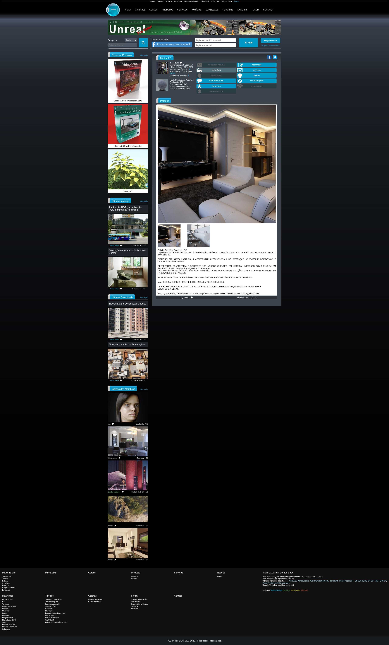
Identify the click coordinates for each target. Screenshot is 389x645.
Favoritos (216, 86)
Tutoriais (228, 10)
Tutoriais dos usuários (53, 599)
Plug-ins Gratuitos (8, 624)
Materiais (5, 611)
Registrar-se (227, 1)
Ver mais (144, 55)
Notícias (196, 10)
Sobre (152, 1)
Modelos (134, 579)
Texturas (5, 604)
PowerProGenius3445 (271, 583)
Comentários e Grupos (139, 604)
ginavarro (286, 583)
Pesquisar (112, 40)
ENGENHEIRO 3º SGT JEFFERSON (370, 581)
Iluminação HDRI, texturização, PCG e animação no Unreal (125, 208)
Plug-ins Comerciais (9, 627)
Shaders (5, 622)
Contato (267, 10)
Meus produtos (216, 91)
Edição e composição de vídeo (56, 622)
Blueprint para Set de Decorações (127, 344)
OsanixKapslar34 (346, 581)
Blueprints (6, 615)
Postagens (257, 65)
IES (3, 602)
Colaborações (256, 81)
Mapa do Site (8, 572)
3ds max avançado (52, 604)
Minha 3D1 (140, 10)
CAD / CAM (49, 620)
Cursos (153, 10)
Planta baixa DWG (9, 620)
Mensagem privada (216, 65)
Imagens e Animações (139, 599)
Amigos (257, 75)
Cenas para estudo (9, 606)
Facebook (178, 1)
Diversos (134, 606)
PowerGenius (303, 581)
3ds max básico (51, 606)
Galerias (243, 10)
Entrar (236, 1)
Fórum (255, 10)
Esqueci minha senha (270, 45)
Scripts (4, 613)
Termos (160, 1)
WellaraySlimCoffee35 (319, 581)
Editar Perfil (216, 75)
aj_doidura (186, 297)
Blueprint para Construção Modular (127, 303)
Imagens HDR (7, 618)
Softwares (6, 629)
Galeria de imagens (95, 599)
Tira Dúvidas (136, 602)
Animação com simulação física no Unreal (127, 251)
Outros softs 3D (51, 615)
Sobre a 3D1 (7, 576)
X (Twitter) (205, 1)
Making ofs (49, 611)
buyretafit (334, 581)
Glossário (48, 608)
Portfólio (216, 70)
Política (169, 1)
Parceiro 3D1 (256, 86)
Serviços (182, 10)
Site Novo (134, 608)
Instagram (215, 1)
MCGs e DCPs (7, 599)
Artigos (219, 576)
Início (127, 10)
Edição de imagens (52, 618)
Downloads (212, 10)
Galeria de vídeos (94, 602)
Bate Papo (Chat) (216, 81)
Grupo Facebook (191, 1)
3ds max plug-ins (51, 602)
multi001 (292, 581)
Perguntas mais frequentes (55, 613)
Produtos (167, 10)
